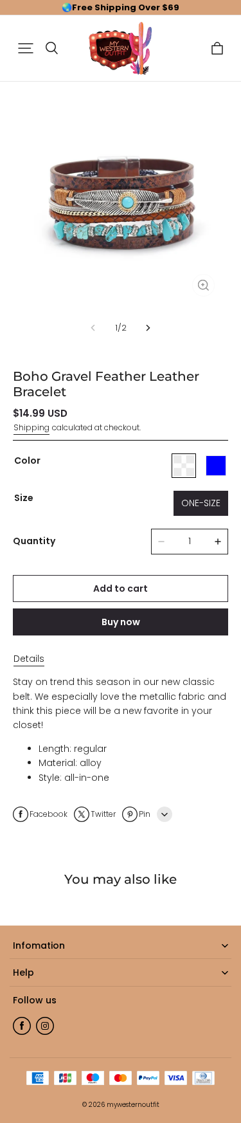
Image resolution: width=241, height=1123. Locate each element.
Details (28, 658)
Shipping (31, 427)
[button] (26, 48)
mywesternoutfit (133, 1104)
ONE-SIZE (200, 503)
